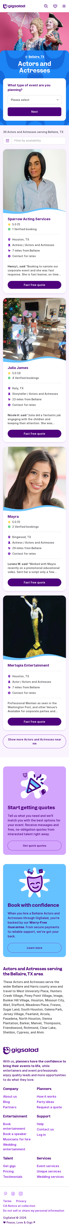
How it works (46, 1096)
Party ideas (45, 1102)
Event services (48, 1166)
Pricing (8, 1171)
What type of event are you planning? (29, 87)
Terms (7, 1201)
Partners (9, 1107)
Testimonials (12, 1177)
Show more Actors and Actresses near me (34, 741)
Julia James (18, 368)
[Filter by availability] (39, 140)
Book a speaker (15, 1134)
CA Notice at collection (19, 1205)
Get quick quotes (34, 845)
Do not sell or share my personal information (33, 1210)
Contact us (45, 1129)
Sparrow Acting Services (29, 219)
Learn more (34, 947)
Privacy (21, 1201)
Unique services (49, 1171)
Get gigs (9, 1166)
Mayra (13, 517)
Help (40, 1124)
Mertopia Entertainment (28, 665)
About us (10, 1096)
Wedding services (50, 1177)
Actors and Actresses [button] (34, 67)
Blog (6, 1102)
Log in (41, 1135)
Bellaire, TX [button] (36, 57)
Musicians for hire (17, 1139)
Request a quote (49, 1107)
